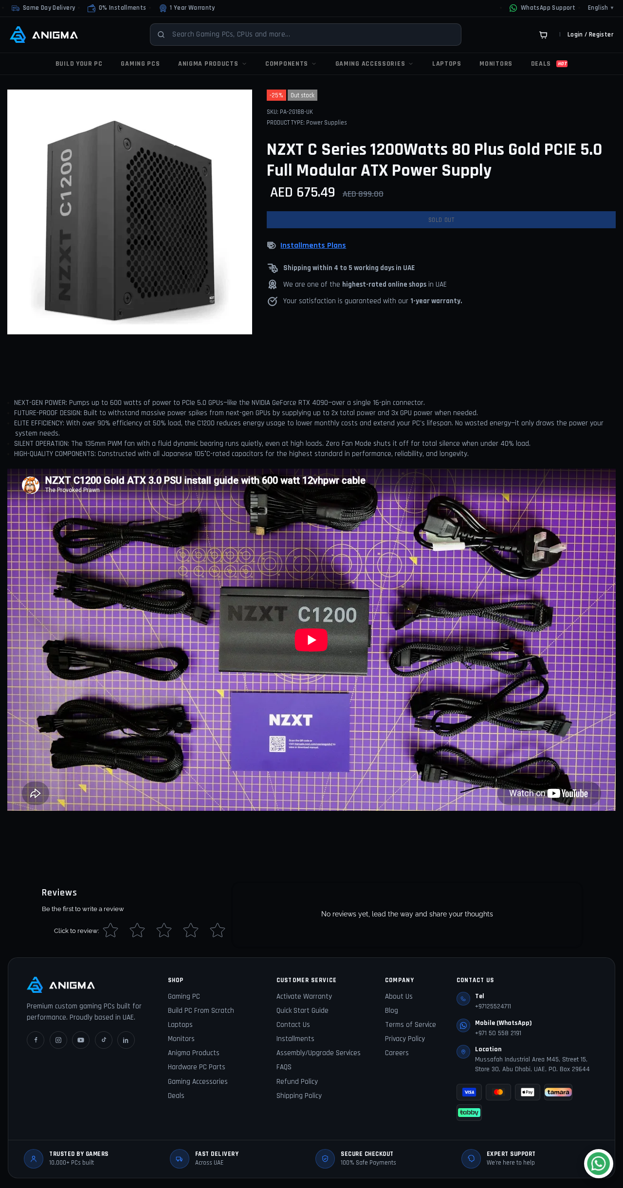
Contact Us (293, 1024)
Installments (295, 1038)
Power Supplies (326, 123)
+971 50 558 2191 (498, 1033)
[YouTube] (81, 1040)
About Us (399, 996)
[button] (117, 8)
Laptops (180, 1024)
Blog (391, 1010)
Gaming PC (184, 996)
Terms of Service (410, 1024)
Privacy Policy (405, 1038)
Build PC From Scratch (201, 1010)
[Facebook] (35, 1040)
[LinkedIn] (126, 1040)
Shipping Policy (299, 1095)
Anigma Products (194, 1053)
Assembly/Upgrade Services (318, 1053)
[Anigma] (44, 34)
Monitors (181, 1038)
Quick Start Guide (302, 1010)
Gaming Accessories (198, 1081)
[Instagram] (58, 1040)
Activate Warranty (304, 996)
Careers (397, 1053)
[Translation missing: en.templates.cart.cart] (543, 34)
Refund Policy (297, 1081)
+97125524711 (493, 1006)
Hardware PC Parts (196, 1067)
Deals (176, 1095)
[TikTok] (103, 1040)
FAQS (284, 1067)
